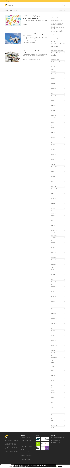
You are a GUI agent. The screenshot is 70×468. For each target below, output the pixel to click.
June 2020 (53, 125)
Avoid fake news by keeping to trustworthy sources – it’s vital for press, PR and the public (33, 17)
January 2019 (53, 156)
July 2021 (52, 107)
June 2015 (53, 242)
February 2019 (53, 154)
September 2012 (54, 323)
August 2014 (53, 267)
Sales (52, 407)
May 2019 (53, 147)
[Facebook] (6, 1)
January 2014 (53, 284)
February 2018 (53, 183)
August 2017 (53, 198)
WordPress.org (53, 427)
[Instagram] (8, 1)
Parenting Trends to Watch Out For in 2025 (27, 460)
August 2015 (53, 237)
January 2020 (53, 132)
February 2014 (53, 281)
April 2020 (53, 129)
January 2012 (53, 342)
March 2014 (53, 279)
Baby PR (52, 370)
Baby (52, 368)
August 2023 (53, 88)
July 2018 (52, 171)
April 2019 (53, 149)
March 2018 (53, 181)
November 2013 (54, 289)
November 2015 (54, 230)
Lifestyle (52, 397)
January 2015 (53, 254)
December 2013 (54, 286)
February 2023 (53, 95)
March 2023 (53, 93)
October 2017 (53, 193)
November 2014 (54, 259)
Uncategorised (33, 42)
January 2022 (53, 105)
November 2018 (54, 161)
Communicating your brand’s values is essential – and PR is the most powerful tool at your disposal (58, 45)
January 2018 (53, 186)
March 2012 (53, 338)
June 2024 (53, 78)
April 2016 (53, 218)
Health (52, 395)
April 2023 (53, 90)
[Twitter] (12, 1)
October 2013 (53, 291)
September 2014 (54, 264)
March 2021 (53, 112)
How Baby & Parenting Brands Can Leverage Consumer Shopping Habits (57, 62)
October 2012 (53, 320)
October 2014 (53, 262)
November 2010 (54, 357)
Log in (52, 420)
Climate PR (53, 375)
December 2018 (54, 159)
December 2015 (54, 227)
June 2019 (53, 144)
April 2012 (53, 335)
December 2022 (54, 98)
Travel (52, 412)
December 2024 (54, 71)
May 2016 (53, 215)
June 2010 (53, 362)
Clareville (59, 10)
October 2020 (53, 117)
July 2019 (52, 142)
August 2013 (53, 296)
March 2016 (53, 220)
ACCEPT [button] (60, 466)
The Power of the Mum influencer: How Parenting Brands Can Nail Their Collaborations (58, 54)
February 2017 (53, 213)
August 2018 (53, 169)
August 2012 (53, 325)
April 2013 (53, 306)
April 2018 (53, 178)
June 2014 (53, 271)
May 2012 (53, 333)
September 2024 (54, 76)
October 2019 (53, 137)
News (37, 59)
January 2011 (53, 355)
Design (52, 385)
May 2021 (53, 110)
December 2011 (54, 345)
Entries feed (53, 422)
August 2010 (53, 360)
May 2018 (53, 176)
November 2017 (54, 191)
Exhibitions (53, 392)
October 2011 (53, 350)
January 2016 (53, 225)
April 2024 (53, 81)
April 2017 (53, 208)
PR (37, 26)
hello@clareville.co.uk (56, 442)
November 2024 (54, 73)
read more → (25, 24)
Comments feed (54, 425)
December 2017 (54, 188)
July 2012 (52, 328)
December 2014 (54, 257)
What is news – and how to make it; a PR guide (34, 51)
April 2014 (53, 276)
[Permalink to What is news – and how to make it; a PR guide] (13, 56)
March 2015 (53, 249)
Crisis (52, 382)
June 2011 (53, 352)
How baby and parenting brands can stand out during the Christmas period (57, 49)
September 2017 (54, 196)
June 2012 (53, 330)
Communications (54, 377)
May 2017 (53, 205)
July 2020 (52, 122)
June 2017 (53, 203)
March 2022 (53, 103)
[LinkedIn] (10, 1)
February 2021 (53, 115)
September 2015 (54, 235)
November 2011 (54, 347)
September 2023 (54, 85)
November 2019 (54, 134)
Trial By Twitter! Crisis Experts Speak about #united (34, 34)
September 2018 (54, 166)
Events (52, 390)
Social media (53, 409)
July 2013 (52, 298)
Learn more (26, 466)
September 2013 (54, 293)
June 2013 (53, 301)
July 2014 (52, 269)
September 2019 (54, 139)
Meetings (52, 399)
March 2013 (53, 308)
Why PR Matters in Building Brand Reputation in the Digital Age (57, 58)
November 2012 (54, 318)
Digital (52, 387)
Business (31, 26)
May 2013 (53, 303)
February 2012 (53, 340)
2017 (62, 10)
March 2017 (53, 210)
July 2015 (52, 240)
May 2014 (53, 274)
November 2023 (54, 83)
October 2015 (53, 232)
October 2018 (53, 164)
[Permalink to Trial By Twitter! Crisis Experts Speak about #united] (13, 38)
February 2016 (53, 222)
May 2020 (53, 127)
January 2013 (53, 313)
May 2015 (53, 244)
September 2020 (54, 120)
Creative (35, 26)
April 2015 (53, 247)
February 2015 (53, 252)
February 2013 (53, 311)
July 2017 (52, 200)
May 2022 (53, 100)
